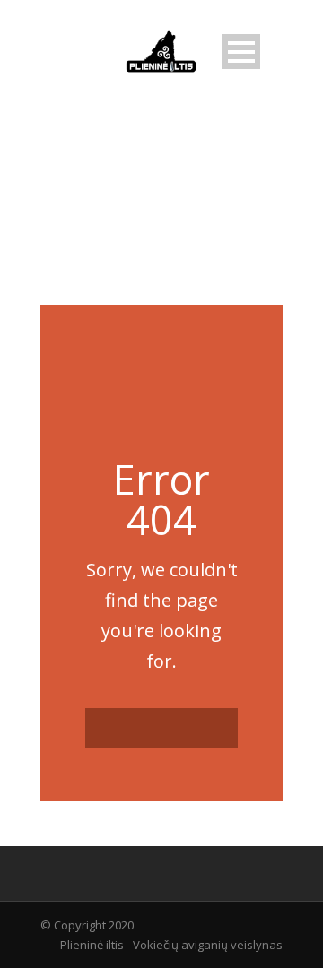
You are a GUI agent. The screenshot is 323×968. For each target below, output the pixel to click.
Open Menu (241, 51)
